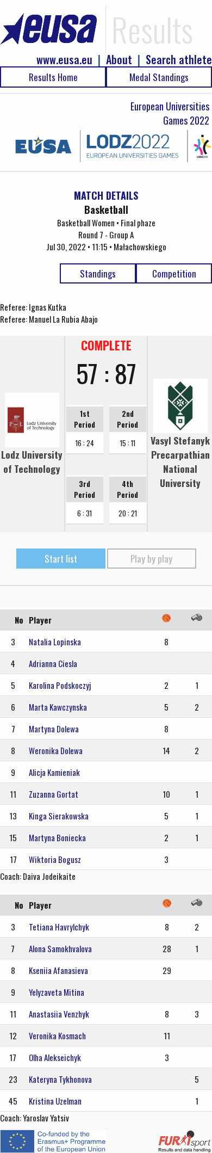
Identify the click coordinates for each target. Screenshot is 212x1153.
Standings (98, 273)
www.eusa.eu (64, 59)
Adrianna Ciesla (53, 663)
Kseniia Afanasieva (58, 970)
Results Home (53, 77)
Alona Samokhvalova (60, 948)
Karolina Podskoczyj (60, 685)
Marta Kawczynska (58, 707)
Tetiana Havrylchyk (59, 927)
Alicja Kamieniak (54, 772)
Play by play (151, 558)
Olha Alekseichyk (55, 1057)
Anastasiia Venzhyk (59, 1014)
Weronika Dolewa (56, 750)
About (119, 59)
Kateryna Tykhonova (60, 1079)
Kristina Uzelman (55, 1101)
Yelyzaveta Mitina (56, 992)
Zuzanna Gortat (53, 794)
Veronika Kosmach (57, 1035)
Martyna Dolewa (54, 729)
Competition (174, 273)
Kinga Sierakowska (59, 816)
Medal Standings (159, 77)
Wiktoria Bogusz (55, 859)
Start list (61, 558)
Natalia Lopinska (55, 642)
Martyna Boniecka (57, 837)
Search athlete (179, 59)
